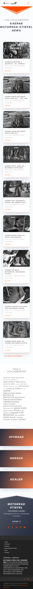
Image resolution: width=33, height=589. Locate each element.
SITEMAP (6, 552)
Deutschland (24, 386)
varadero (14, 420)
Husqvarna (6, 413)
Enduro (18, 388)
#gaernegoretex (14, 379)
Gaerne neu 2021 (8, 408)
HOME (6, 542)
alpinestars (17, 384)
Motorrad (8, 415)
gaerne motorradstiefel (12, 406)
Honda (16, 410)
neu (16, 415)
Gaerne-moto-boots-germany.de (12, 394)
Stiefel (6, 417)
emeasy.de (10, 388)
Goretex (10, 410)
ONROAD (6, 546)
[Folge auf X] (12, 527)
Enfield (24, 388)
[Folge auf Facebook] (8, 527)
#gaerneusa (20, 382)
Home (15, 521)
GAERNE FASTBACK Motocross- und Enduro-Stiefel (15, 271)
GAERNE (7, 391)
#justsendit (6, 384)
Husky (22, 410)
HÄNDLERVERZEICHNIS (10, 548)
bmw (25, 384)
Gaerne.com (8, 397)
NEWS (6, 550)
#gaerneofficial (9, 382)
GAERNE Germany (11, 402)
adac (12, 384)
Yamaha (22, 419)
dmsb (4, 388)
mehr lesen (8, 71)
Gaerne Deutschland (12, 399)
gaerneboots (20, 397)
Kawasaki (14, 413)
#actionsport (7, 378)
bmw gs (5, 386)
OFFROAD (7, 544)
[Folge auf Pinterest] (20, 527)
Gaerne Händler (9, 404)
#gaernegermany (6, 379)
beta (21, 384)
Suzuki (13, 417)
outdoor (21, 415)
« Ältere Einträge (12, 356)
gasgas (5, 410)
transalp (6, 420)
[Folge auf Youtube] (24, 527)
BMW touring (11, 386)
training (19, 417)
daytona (16, 386)
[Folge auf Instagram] (16, 527)
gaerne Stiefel (20, 408)
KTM (21, 413)
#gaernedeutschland (18, 378)
